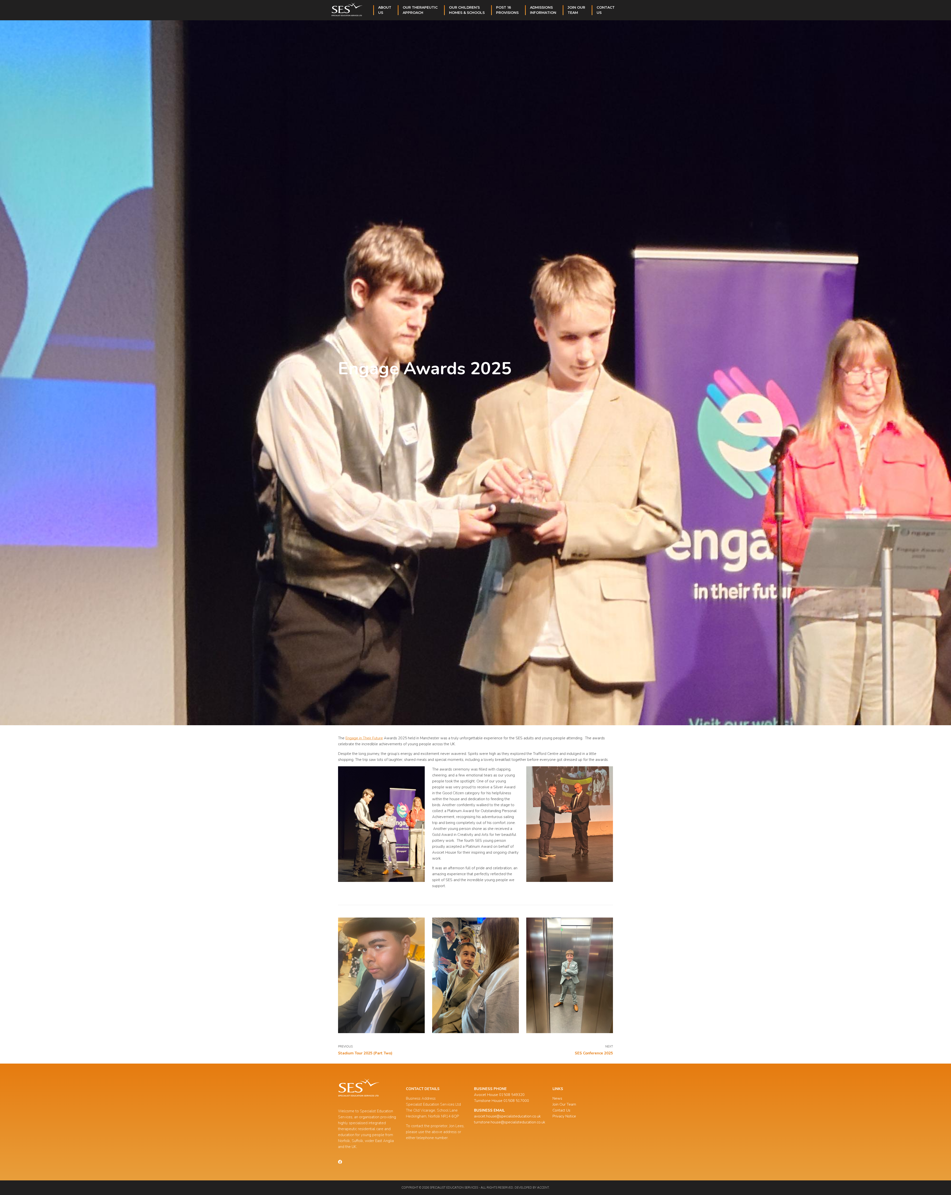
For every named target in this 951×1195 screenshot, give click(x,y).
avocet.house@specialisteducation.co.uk (507, 1116)
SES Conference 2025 (594, 1053)
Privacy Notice (564, 1116)
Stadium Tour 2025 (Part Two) (365, 1053)
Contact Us (561, 1110)
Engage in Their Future (364, 738)
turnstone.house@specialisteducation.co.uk (509, 1122)
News (557, 1098)
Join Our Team (564, 1104)
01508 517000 (516, 1100)
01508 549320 (512, 1094)
